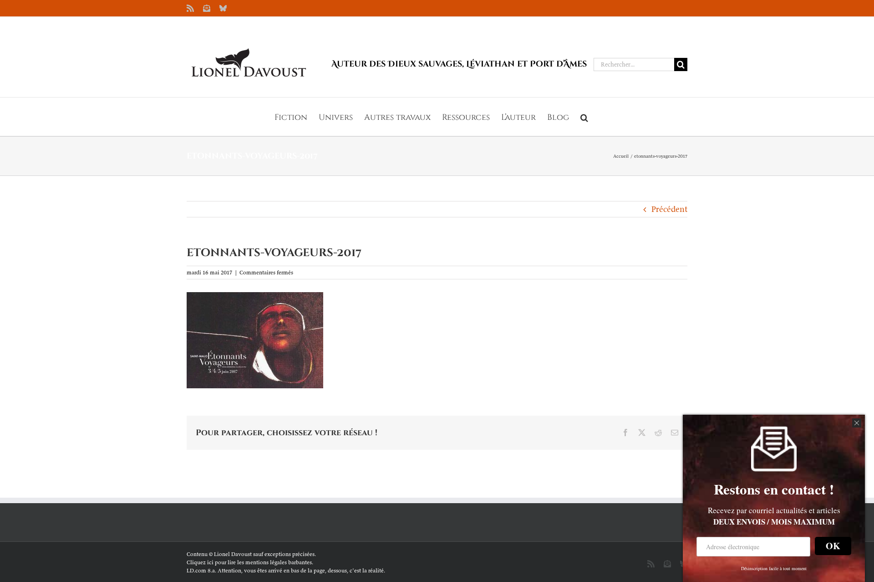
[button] (584, 117)
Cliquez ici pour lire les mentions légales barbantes (249, 562)
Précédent (669, 209)
